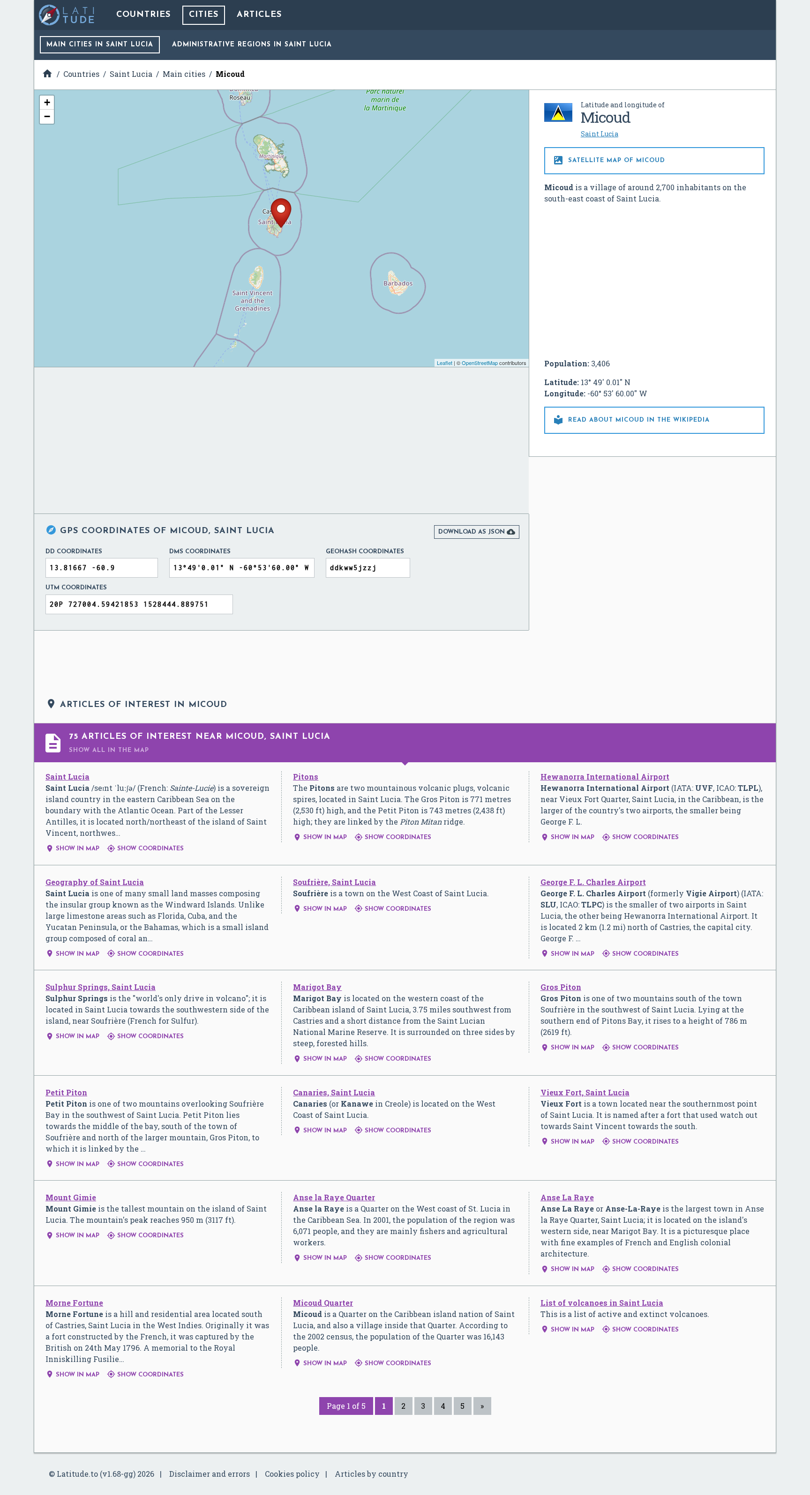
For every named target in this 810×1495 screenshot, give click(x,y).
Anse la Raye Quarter (334, 1197)
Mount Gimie (70, 1197)
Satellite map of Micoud (609, 160)
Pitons (305, 776)
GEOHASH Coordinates (365, 552)
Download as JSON (476, 532)
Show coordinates (145, 849)
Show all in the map (109, 750)
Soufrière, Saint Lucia (334, 882)
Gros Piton (560, 987)
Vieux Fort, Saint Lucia (585, 1092)
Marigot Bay (317, 987)
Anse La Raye (567, 1197)
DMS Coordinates (200, 552)
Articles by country (371, 1474)
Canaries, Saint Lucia (334, 1092)
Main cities (99, 44)
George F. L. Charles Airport (593, 882)
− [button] (47, 116)
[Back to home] (67, 15)
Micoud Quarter (323, 1303)
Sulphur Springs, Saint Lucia (100, 987)
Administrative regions (252, 44)
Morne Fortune (74, 1303)
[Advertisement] (654, 281)
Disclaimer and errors (209, 1474)
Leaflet (444, 362)
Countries (143, 15)
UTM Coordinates (76, 588)
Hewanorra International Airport (604, 776)
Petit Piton (66, 1092)
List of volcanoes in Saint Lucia (601, 1303)
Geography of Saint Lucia (94, 882)
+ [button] (47, 102)
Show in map (72, 849)
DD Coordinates (73, 552)
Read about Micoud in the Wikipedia (631, 419)
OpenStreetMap (480, 362)
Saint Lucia (599, 133)
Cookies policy (292, 1474)
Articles (259, 15)
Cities (203, 15)
